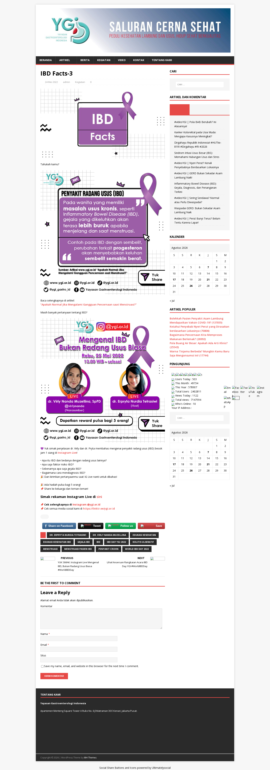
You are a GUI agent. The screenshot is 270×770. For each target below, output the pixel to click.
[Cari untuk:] (200, 84)
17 (174, 279)
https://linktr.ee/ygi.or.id (99, 508)
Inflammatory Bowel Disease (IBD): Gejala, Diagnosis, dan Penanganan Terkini (195, 188)
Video (122, 60)
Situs (43, 655)
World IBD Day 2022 (137, 549)
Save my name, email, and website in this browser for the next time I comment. (91, 666)
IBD (98, 542)
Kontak (138, 60)
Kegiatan (103, 60)
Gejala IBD (84, 542)
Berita (85, 60)
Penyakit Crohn (108, 549)
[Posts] (180, 109)
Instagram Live (67, 452)
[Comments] (220, 109)
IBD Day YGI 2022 (116, 542)
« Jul (172, 300)
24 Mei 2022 (51, 82)
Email (44, 644)
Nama (44, 634)
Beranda (45, 60)
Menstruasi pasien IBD (78, 549)
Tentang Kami (162, 60)
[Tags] (200, 109)
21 (208, 279)
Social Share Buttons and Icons (117, 767)
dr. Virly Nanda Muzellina (109, 535)
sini (99, 496)
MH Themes (90, 757)
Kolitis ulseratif (143, 542)
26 (191, 285)
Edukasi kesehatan (144, 535)
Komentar (46, 606)
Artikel (64, 60)
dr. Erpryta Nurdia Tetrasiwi (68, 535)
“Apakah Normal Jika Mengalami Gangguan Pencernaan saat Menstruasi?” (88, 304)
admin (66, 82)
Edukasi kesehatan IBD (57, 542)
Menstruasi (50, 549)
